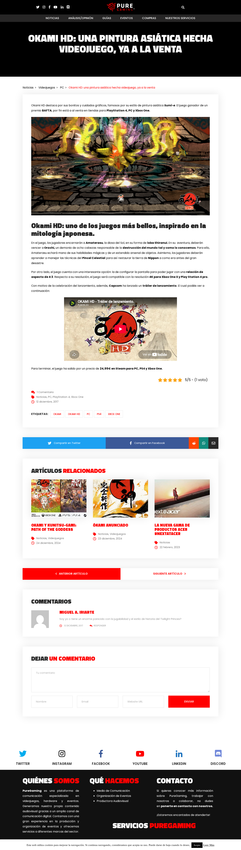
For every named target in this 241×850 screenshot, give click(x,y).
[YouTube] (57, 7)
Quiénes (51, 780)
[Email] (213, 443)
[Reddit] (194, 443)
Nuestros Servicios (180, 18)
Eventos (126, 18)
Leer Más (208, 845)
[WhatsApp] (203, 443)
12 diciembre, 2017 (73, 625)
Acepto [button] (197, 845)
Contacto (175, 780)
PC (50, 397)
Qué (114, 780)
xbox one (114, 414)
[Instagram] (46, 7)
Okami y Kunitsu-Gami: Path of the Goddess (53, 527)
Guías (106, 18)
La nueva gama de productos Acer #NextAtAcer (172, 529)
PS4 (99, 414)
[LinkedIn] (64, 7)
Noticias (52, 18)
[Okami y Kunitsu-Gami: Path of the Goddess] (60, 498)
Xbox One (77, 397)
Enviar (189, 702)
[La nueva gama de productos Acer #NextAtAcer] (183, 498)
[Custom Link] (68, 7)
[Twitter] (39, 7)
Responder (100, 625)
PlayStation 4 (61, 397)
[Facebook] (51, 7)
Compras (149, 18)
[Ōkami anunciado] (122, 498)
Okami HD (74, 414)
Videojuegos (56, 538)
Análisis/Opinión (80, 18)
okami (57, 414)
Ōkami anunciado (110, 525)
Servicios (154, 825)
